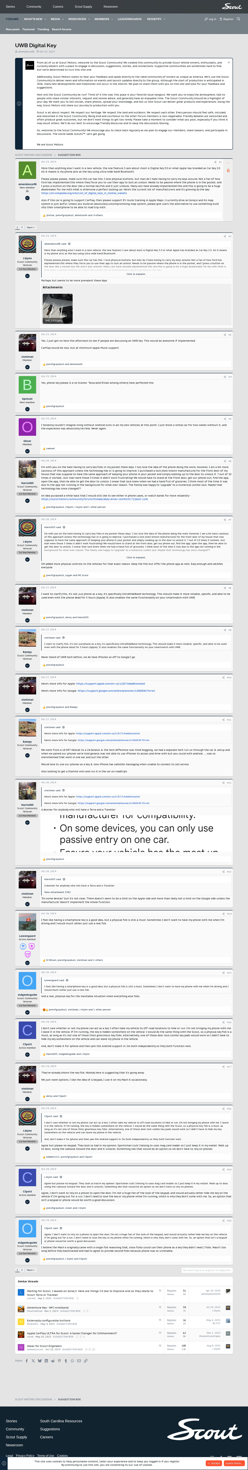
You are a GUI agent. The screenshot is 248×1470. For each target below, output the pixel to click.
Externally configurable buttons (48, 1320)
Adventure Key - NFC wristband (48, 1307)
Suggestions (50, 1429)
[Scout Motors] (232, 6)
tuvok (30, 1336)
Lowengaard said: (54, 980)
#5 (230, 418)
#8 (230, 588)
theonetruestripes (209, 1336)
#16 (229, 1022)
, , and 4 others (74, 215)
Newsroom (111, 6)
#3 (230, 334)
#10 (229, 677)
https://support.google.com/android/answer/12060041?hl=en (116, 690)
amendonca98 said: (55, 243)
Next (30, 227)
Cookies (62, 1455)
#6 (230, 461)
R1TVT (216, 1323)
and (64, 364)
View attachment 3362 (57, 892)
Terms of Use (45, 1455)
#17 (229, 1066)
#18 (229, 1108)
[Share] (215, 162)
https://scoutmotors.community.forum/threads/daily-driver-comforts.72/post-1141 (94, 499)
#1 (220, 162)
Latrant (31, 1298)
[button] (45, 19)
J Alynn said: (51, 1177)
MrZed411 (33, 1323)
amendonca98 (26, 51)
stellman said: (52, 637)
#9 (230, 630)
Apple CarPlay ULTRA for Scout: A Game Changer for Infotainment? (72, 1333)
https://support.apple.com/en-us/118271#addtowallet (110, 683)
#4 (230, 376)
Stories (10, 6)
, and (67, 575)
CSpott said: (51, 1116)
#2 (230, 236)
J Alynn (216, 1310)
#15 (229, 972)
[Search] (238, 19)
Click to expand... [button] (136, 274)
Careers (58, 6)
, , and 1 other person (76, 507)
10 (93, 1349)
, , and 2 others (74, 960)
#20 (229, 1220)
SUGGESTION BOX (63, 1298)
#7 (230, 519)
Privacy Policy (25, 1455)
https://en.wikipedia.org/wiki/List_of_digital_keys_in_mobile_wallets (84, 193)
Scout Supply (83, 6)
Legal (9, 1455)
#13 (229, 871)
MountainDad (34, 1311)
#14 (229, 913)
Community (34, 6)
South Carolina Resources (61, 1421)
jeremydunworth (210, 1293)
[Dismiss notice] (228, 63)
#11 (229, 719)
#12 (229, 782)
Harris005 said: (53, 527)
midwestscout (35, 1349)
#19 (229, 1169)
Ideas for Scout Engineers (44, 1346)
